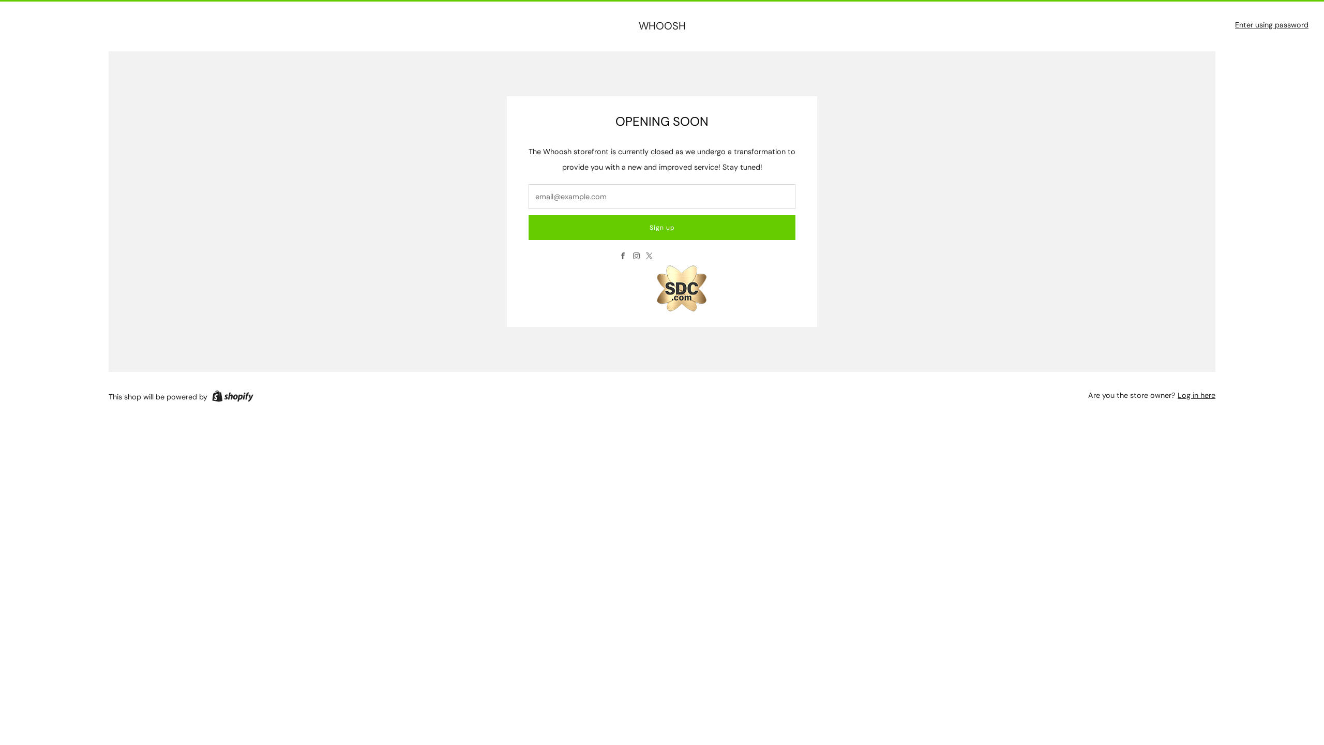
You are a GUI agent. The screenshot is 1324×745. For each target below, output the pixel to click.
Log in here (1196, 395)
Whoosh (662, 26)
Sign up (662, 228)
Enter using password (1271, 24)
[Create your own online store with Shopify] (232, 398)
